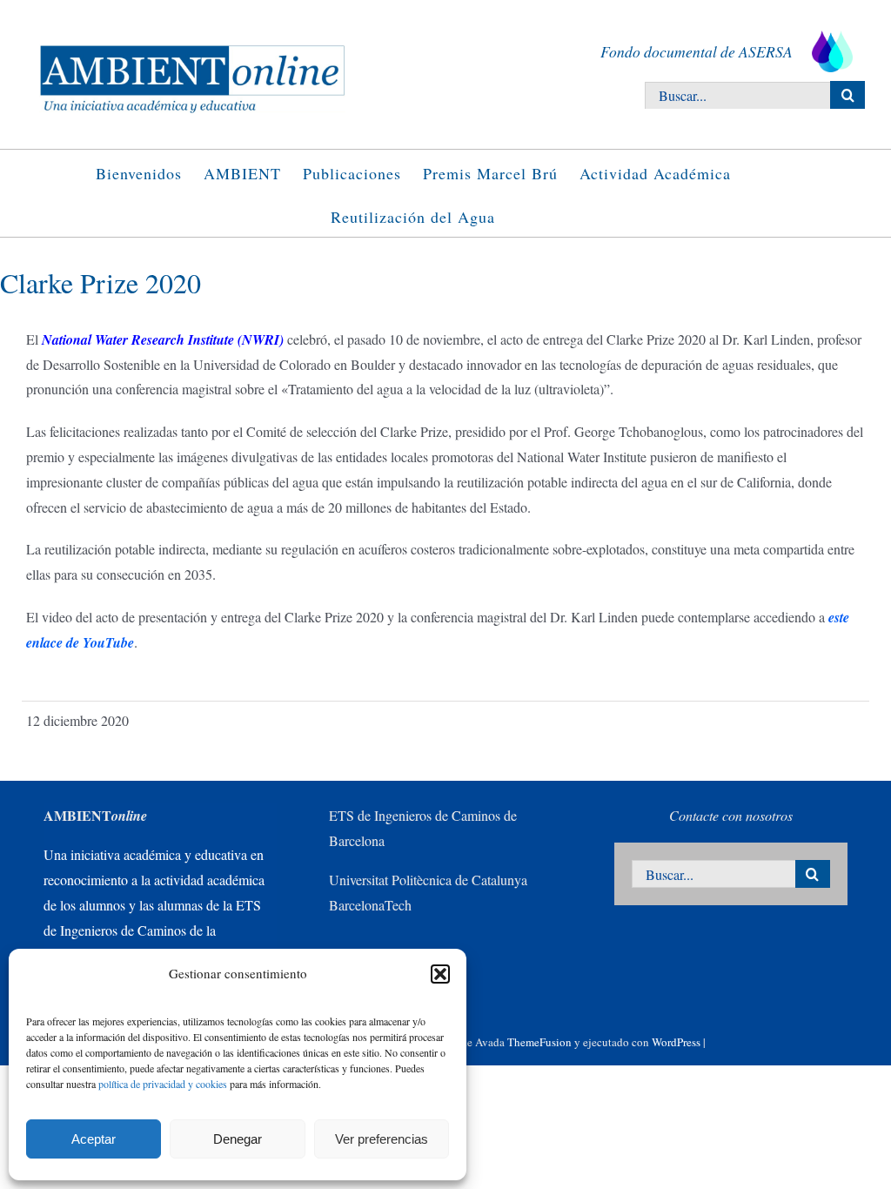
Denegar (237, 1139)
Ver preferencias (381, 1139)
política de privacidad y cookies (162, 1084)
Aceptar (93, 1139)
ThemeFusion (539, 1042)
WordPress (676, 1042)
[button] (440, 974)
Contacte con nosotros (731, 815)
